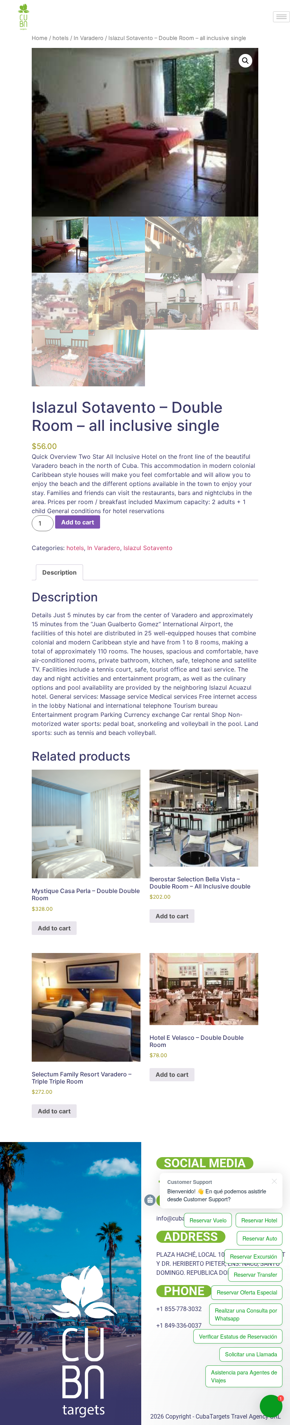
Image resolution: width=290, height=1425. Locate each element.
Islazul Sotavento (148, 548)
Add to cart (77, 522)
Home (40, 38)
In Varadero (88, 38)
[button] (245, 61)
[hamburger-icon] (281, 16)
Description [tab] (59, 572)
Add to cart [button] (54, 928)
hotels (60, 38)
